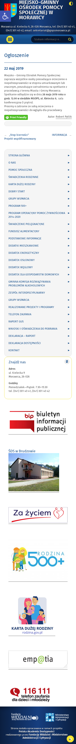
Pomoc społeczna (20, 170)
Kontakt (14, 350)
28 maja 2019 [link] (49, 94)
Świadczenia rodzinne (23, 177)
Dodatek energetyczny (23, 253)
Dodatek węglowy (20, 267)
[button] (5, 16)
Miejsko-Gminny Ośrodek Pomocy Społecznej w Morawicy (42, 10)
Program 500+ (17, 206)
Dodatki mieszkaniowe (23, 246)
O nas (12, 163)
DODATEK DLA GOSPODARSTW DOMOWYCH (33, 274)
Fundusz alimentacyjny (23, 231)
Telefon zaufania (19, 314)
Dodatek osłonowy (21, 260)
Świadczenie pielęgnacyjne (26, 224)
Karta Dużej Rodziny (21, 184)
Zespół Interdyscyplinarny (26, 293)
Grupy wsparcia (18, 199)
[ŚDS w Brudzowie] (33, 491)
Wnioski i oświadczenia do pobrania (32, 329)
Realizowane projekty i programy (31, 307)
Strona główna (19, 155)
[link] (49, 94)
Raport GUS (16, 321)
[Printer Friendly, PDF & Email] (16, 117)
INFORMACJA (59, 135)
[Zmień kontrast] (69, 4)
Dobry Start (16, 191)
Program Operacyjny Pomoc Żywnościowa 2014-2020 (36, 215)
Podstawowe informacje (24, 238)
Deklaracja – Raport (21, 336)
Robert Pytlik (64, 117)
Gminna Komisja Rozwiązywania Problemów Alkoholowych (29, 283)
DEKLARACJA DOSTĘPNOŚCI (24, 343)
